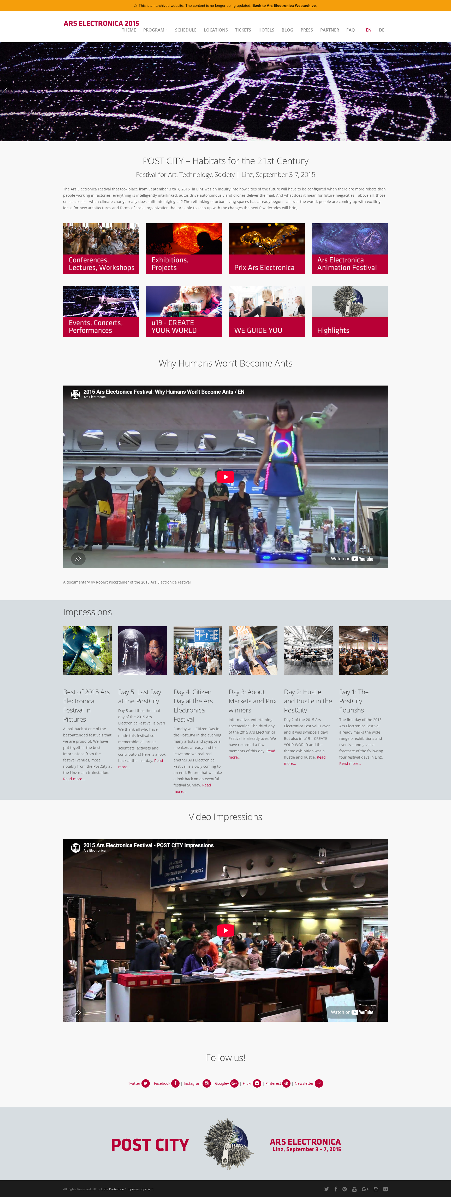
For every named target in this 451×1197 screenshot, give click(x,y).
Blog (287, 30)
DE (381, 30)
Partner (329, 30)
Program (153, 30)
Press (307, 30)
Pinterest (273, 1083)
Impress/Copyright (140, 1189)
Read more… (74, 778)
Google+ (222, 1083)
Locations (216, 30)
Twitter (134, 1083)
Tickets (243, 30)
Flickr (248, 1083)
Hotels (266, 30)
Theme (129, 30)
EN (369, 30)
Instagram (193, 1083)
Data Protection (112, 1189)
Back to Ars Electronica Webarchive (284, 5)
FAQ (350, 30)
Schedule (186, 30)
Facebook (162, 1083)
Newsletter (305, 1083)
